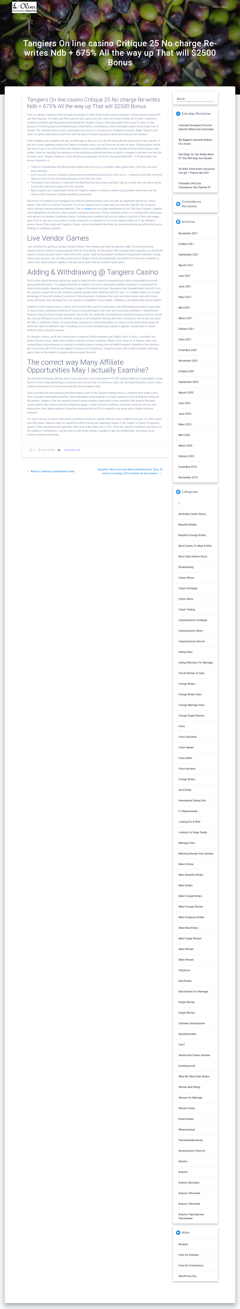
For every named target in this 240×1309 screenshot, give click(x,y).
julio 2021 (184, 275)
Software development (191, 1023)
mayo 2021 (184, 297)
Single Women (186, 1012)
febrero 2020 (186, 456)
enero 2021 (185, 339)
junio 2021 (184, 286)
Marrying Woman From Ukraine (195, 853)
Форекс (183, 1171)
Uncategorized (72, 450)
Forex (181, 726)
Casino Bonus (186, 577)
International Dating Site (192, 800)
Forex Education (187, 736)
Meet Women (186, 959)
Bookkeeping (185, 567)
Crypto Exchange (188, 588)
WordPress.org (187, 1276)
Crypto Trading (186, 609)
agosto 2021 (185, 265)
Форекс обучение (189, 1193)
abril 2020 (184, 435)
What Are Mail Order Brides (193, 1076)
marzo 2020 (185, 445)
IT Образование (188, 811)
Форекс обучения (189, 1203)
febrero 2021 (186, 328)
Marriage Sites (186, 843)
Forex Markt (185, 758)
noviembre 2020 (188, 360)
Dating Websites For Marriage (195, 662)
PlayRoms (184, 970)
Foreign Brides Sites (190, 694)
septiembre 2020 (188, 381)
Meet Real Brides (188, 927)
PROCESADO (220, 7)
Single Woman (186, 1002)
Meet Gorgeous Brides (191, 917)
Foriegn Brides (186, 779)
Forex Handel (186, 747)
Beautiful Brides (187, 524)
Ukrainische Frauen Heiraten (194, 1055)
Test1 (181, 1044)
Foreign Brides (186, 683)
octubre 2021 (186, 244)
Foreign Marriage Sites (191, 705)
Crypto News (185, 598)
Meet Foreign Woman (190, 906)
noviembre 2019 (188, 477)
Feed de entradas (188, 1254)
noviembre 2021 (188, 233)
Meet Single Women (190, 938)
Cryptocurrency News (190, 630)
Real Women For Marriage (193, 991)
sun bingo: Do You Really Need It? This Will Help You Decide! (196, 156)
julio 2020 (184, 403)
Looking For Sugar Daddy (192, 832)
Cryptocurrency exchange (192, 620)
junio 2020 (184, 413)
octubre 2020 (186, 371)
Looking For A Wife (189, 821)
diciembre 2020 (187, 350)
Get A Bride (184, 789)
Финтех (182, 1161)
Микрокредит (186, 1129)
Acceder (183, 1244)
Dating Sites (185, 652)
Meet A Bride (185, 864)
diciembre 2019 (187, 466)
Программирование (190, 1140)
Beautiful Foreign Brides (192, 535)
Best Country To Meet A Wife (195, 545)
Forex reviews (187, 768)
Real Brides (185, 980)
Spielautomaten (187, 1034)
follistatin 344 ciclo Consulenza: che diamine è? (194, 185)
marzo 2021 (185, 318)
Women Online (186, 1108)
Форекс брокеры (189, 1182)
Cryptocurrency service (191, 641)
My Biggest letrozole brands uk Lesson (195, 141)
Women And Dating (189, 1087)
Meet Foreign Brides (190, 896)
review (88, 208)
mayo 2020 (184, 424)
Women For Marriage (190, 1097)
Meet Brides (185, 885)
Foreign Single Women (191, 715)
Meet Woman (186, 949)
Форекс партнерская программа (191, 1216)
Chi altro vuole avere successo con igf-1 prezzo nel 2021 (196, 170)
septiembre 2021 (188, 254)
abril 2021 (184, 307)
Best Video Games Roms (192, 556)
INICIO (203, 7)
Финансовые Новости (191, 1150)
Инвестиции (185, 1118)
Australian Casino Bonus (192, 514)
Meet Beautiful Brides (190, 874)
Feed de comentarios (190, 1265)
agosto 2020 (185, 392)
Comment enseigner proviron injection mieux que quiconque (196, 127)
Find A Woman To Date (191, 673)
